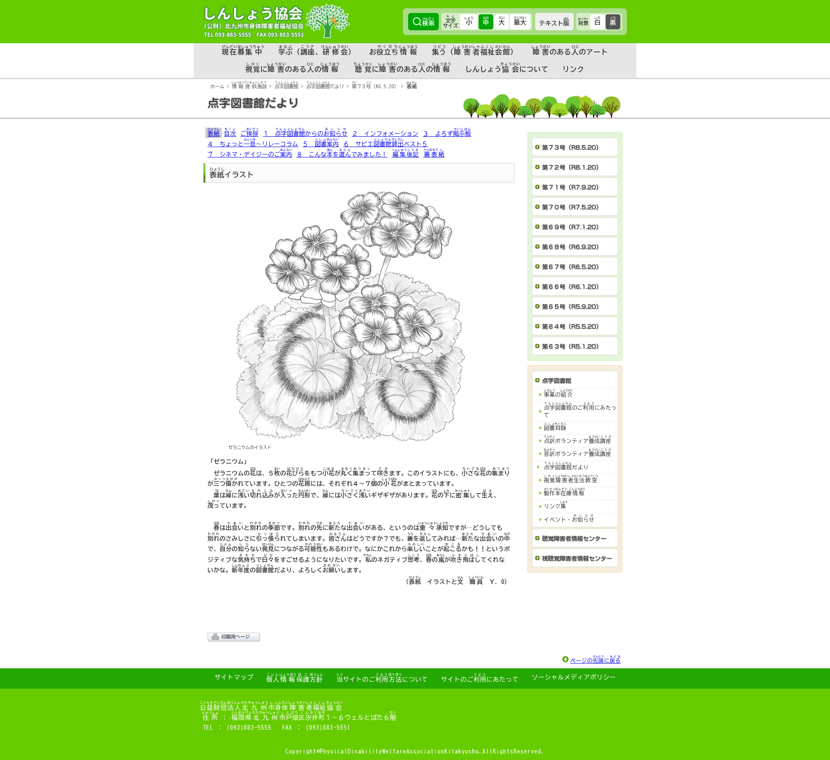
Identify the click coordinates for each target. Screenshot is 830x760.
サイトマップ (233, 677)
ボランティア (577, 440)
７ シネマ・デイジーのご (250, 152)
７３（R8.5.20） (375, 86)
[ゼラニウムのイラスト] (358, 437)
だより (325, 86)
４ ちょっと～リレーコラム (253, 142)
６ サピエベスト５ (385, 142)
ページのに (595, 659)
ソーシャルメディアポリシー (574, 677)
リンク (573, 69)
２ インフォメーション (385, 134)
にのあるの (293, 67)
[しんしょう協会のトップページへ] (276, 20)
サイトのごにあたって (480, 678)
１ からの (305, 132)
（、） (317, 50)
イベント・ (569, 518)
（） (474, 50)
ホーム (217, 86)
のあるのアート (569, 50)
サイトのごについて (382, 678)
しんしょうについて (507, 67)
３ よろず (447, 132)
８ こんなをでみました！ (342, 152)
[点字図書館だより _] (415, 115)
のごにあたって (580, 409)
